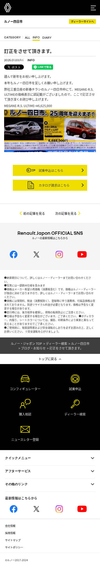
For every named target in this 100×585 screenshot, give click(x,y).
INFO (36, 37)
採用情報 (10, 533)
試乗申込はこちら (50, 170)
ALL (27, 37)
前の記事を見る (34, 213)
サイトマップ (13, 540)
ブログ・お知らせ (33, 348)
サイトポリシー (14, 547)
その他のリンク (16, 484)
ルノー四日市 (13, 21)
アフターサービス (18, 471)
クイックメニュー (18, 458)
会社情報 (10, 526)
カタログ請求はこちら (53, 185)
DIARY (47, 37)
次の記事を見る (66, 213)
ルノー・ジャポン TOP (26, 344)
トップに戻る (47, 359)
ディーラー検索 (56, 344)
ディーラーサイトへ (82, 21)
